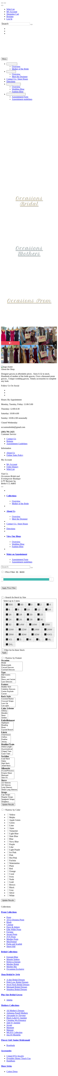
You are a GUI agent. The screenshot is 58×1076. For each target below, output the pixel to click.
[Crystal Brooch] (7, 730)
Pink (11, 855)
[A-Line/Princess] (7, 771)
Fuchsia (12, 860)
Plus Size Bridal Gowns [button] (11, 995)
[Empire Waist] (7, 773)
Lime (11, 825)
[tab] (31, 496)
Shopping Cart (12, 14)
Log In (9, 19)
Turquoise (13, 831)
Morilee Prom (12, 939)
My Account (11, 12)
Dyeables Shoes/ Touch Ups (18, 1058)
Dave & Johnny (13, 927)
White (11, 895)
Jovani (9, 1025)
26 (20, 619)
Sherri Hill (10, 946)
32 (10, 624)
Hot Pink (13, 858)
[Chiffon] (6, 737)
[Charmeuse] (6, 735)
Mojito (12, 817)
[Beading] (7, 725)
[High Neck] (8, 763)
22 (41, 614)
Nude (11, 879)
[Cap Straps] (8, 795)
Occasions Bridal (29, 201)
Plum (11, 866)
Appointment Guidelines (16, 443)
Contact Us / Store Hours (17, 524)
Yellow (12, 815)
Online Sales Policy (14, 455)
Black (11, 887)
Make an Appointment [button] (16, 554)
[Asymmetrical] (7, 749)
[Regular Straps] (8, 797)
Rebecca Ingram (13, 962)
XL (49, 639)
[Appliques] (7, 723)
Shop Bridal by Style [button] (10, 974)
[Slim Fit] (7, 778)
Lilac (11, 847)
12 (38, 609)
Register (9, 16)
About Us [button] (10, 511)
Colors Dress (12, 1071)
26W (49, 629)
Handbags (10, 1061)
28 (31, 619)
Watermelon (14, 863)
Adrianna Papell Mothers (17, 1013)
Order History (12, 467)
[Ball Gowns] (8, 675)
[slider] (51, 579)
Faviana (9, 932)
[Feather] (6, 739)
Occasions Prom (29, 301)
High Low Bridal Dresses (17, 982)
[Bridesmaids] (12, 665)
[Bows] (7, 727)
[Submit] (31, 24)
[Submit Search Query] (32, 567)
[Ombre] (4, 718)
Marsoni (9, 1030)
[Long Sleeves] (9, 787)
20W (11, 629)
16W (34, 624)
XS (10, 639)
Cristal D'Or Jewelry (15, 1056)
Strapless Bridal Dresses (16, 989)
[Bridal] (12, 663)
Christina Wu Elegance (16, 1020)
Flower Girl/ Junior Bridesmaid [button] (15, 1040)
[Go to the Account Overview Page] (2, 5)
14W (21, 624)
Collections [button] (11, 496)
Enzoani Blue (12, 957)
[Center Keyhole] (9, 691)
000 (11, 604)
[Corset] (9, 694)
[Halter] (8, 761)
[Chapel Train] (7, 751)
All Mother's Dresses (15, 1010)
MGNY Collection (14, 1032)
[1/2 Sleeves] (9, 783)
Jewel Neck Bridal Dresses (17, 984)
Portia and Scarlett (14, 944)
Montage (10, 1027)
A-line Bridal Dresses (15, 980)
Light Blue (13, 833)
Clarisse (9, 924)
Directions (10, 528)
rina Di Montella (13, 1035)
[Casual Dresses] (12, 667)
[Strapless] (8, 802)
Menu (4, 59)
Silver (11, 893)
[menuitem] (31, 9)
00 (22, 604)
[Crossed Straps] (8, 701)
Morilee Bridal (12, 964)
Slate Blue (13, 836)
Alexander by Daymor (16, 1015)
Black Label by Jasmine (16, 1018)
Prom (8, 917)
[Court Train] (7, 754)
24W (36, 629)
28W (11, 634)
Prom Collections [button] (9, 912)
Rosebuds (10, 1045)
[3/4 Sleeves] (9, 785)
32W (36, 634)
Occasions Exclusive (15, 969)
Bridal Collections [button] (9, 952)
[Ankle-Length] (7, 747)
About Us (10, 453)
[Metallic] (4, 713)
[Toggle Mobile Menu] (2, 486)
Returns (9, 441)
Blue (11, 839)
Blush (8, 922)
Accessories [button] (6, 1051)
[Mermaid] (7, 775)
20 (31, 614)
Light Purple (14, 850)
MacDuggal (11, 941)
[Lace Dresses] (8, 682)
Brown (12, 885)
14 (49, 609)
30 (41, 619)
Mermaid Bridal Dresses (16, 987)
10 (28, 609)
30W (23, 634)
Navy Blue (14, 841)
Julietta (9, 1000)
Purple (12, 844)
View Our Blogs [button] (13, 536)
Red (11, 868)
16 (10, 614)
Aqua (11, 828)
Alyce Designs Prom (15, 920)
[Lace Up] (8, 703)
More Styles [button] (6, 1066)
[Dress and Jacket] (8, 679)
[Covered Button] (8, 699)
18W (47, 624)
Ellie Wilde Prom (13, 929)
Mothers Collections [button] (10, 1005)
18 (20, 614)
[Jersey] (6, 742)
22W (23, 629)
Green (12, 823)
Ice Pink (12, 852)
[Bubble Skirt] (9, 687)
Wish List (10, 9)
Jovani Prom (11, 934)
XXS (49, 634)
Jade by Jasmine (13, 1023)
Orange (12, 871)
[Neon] (4, 715)
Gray (11, 890)
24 (10, 619)
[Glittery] (4, 711)
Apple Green (14, 820)
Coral (11, 874)
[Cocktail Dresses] (12, 670)
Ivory (11, 877)
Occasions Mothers (29, 251)
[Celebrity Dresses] (9, 689)
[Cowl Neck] (8, 759)
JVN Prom (11, 937)
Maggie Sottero (13, 959)
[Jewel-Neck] (8, 766)
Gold (11, 882)
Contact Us (11, 439)
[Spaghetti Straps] (8, 799)
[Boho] (8, 677)
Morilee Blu (11, 967)
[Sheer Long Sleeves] (9, 790)
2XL (11, 644)
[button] (11, 64)
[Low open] (8, 706)
